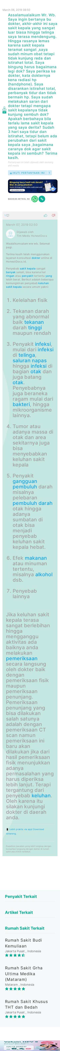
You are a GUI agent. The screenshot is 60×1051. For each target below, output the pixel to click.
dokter (36, 258)
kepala (31, 268)
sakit (23, 268)
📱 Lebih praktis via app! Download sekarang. (25, 831)
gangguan (25, 481)
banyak (11, 272)
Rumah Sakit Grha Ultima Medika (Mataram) (24, 974)
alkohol (43, 574)
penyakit (27, 275)
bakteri (21, 404)
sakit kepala (14, 286)
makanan (36, 558)
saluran (21, 360)
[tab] (30, 533)
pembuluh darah (32, 503)
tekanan (34, 322)
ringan (10, 275)
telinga (26, 355)
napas (39, 360)
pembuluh (25, 487)
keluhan (43, 283)
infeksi (43, 344)
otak (35, 371)
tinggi (35, 327)
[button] (30, 215)
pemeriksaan (22, 658)
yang (49, 275)
